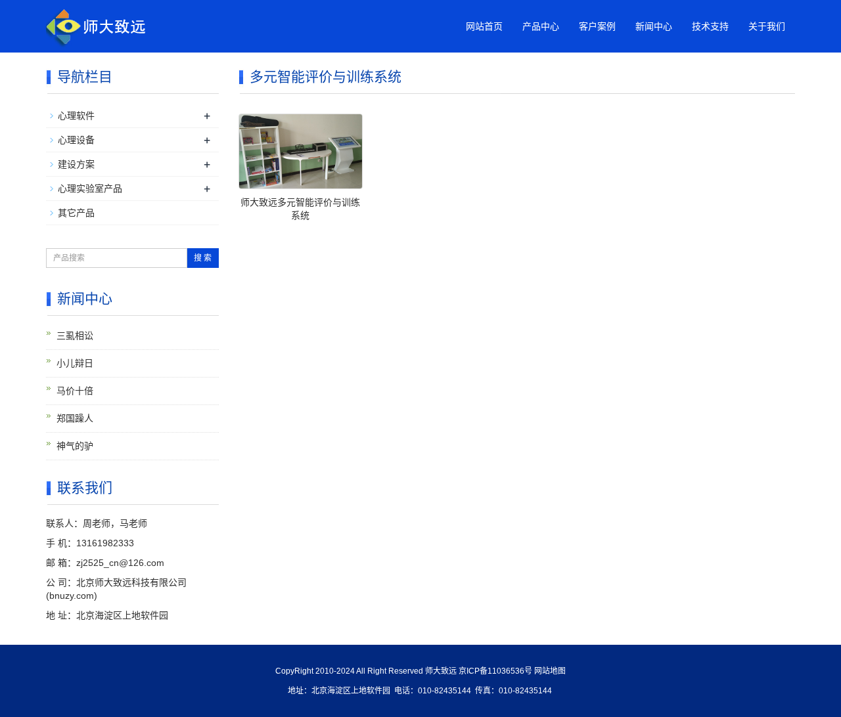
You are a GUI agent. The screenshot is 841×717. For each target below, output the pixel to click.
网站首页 (484, 26)
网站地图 (550, 671)
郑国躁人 (75, 418)
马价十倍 (75, 390)
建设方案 (76, 164)
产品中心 (540, 26)
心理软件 (76, 115)
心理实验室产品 (90, 188)
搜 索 (203, 258)
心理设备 (76, 140)
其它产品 (76, 212)
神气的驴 (75, 446)
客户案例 (597, 26)
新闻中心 (653, 26)
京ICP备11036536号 (495, 671)
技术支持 (710, 26)
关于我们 (766, 26)
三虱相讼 (75, 335)
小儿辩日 (75, 363)
